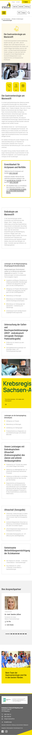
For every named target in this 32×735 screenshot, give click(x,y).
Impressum (4, 725)
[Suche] (28, 13)
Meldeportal (26, 725)
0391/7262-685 (13, 173)
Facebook (3, 731)
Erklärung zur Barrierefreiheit (17, 725)
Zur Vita (8, 621)
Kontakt (18, 2)
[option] (16, 611)
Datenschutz (8, 725)
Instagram (6, 731)
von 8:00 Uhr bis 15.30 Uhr (14, 180)
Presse (13, 2)
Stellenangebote (10, 728)
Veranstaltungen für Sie (18, 728)
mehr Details (10, 625)
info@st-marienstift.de (9, 719)
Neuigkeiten (4, 728)
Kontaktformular (8, 722)
